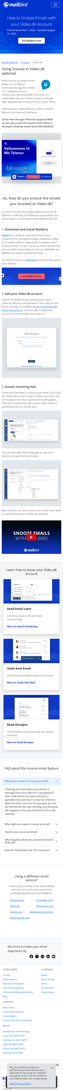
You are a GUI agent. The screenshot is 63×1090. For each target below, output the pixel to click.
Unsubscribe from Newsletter (17, 1020)
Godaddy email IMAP (13, 1052)
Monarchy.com (44, 906)
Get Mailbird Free (31, 40)
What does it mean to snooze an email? (26, 781)
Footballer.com (44, 900)
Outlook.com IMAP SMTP (15, 1040)
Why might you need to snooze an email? (27, 824)
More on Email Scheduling (22, 626)
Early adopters (10, 1016)
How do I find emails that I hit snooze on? (27, 850)
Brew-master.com (20, 917)
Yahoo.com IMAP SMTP (14, 1048)
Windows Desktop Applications (18, 992)
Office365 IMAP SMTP (13, 1044)
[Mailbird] (16, 4)
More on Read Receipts (20, 742)
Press (44, 983)
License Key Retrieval (13, 1011)
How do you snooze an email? (21, 832)
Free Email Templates (13, 983)
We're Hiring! (47, 979)
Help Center (9, 1007)
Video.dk (14, 906)
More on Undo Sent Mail (21, 682)
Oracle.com (16, 912)
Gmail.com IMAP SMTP (14, 1035)
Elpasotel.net (17, 900)
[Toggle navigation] (55, 5)
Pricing (6, 975)
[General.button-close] (52, 1068)
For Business (47, 987)
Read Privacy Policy (20, 1083)
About (44, 975)
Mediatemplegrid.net (41, 912)
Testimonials (47, 992)
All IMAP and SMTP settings (16, 1031)
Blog (5, 996)
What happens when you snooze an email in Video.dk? (29, 841)
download (31, 260)
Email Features (10, 979)
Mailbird (6, 235)
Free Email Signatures (13, 987)
